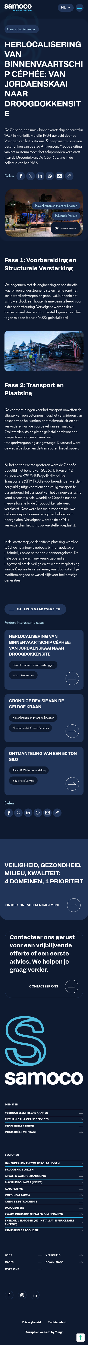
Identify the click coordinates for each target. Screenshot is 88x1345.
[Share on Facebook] (20, 176)
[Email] (59, 176)
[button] (65, 7)
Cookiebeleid (57, 1322)
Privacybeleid (31, 1322)
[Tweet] (30, 176)
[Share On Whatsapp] (49, 176)
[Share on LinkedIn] (40, 176)
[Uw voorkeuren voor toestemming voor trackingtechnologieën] (80, 1337)
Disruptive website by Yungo (44, 1332)
